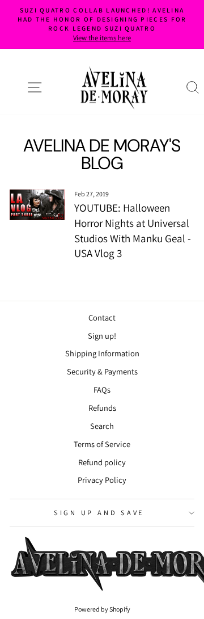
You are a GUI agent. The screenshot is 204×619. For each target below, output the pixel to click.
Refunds (102, 407)
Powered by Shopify (102, 609)
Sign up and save (99, 512)
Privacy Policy (102, 479)
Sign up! (102, 335)
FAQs (102, 389)
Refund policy (102, 462)
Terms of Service (102, 444)
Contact (102, 317)
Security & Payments (102, 371)
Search (102, 425)
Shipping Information (102, 353)
